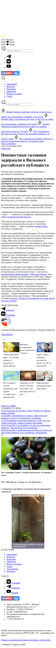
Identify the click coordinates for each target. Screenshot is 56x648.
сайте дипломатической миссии (16, 217)
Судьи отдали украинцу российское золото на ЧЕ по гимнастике (44, 360)
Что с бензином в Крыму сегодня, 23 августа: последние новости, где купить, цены (27, 140)
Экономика (12, 554)
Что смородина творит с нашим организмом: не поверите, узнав (26, 473)
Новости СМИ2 (8, 406)
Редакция (11, 571)
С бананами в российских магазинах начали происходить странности (26, 490)
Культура (11, 557)
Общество (5, 148)
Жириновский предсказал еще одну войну (44, 386)
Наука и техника (14, 564)
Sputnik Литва (41, 226)
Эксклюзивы (12, 569)
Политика (11, 559)
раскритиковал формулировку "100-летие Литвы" (24, 274)
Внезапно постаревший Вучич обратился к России (27, 348)
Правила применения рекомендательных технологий (25, 640)
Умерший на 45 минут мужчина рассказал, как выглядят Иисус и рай (27, 388)
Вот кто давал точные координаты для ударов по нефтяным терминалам (10, 390)
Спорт (9, 566)
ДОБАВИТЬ (7, 334)
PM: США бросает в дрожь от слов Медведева (21, 482)
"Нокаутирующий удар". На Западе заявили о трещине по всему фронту (11, 360)
